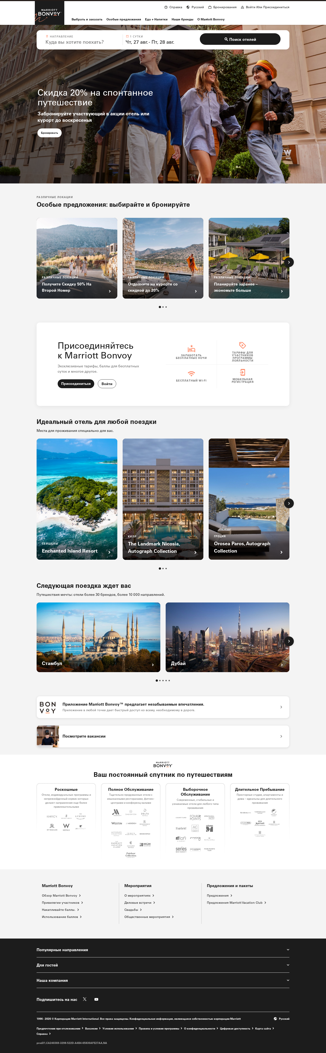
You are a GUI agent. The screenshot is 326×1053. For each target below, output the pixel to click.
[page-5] (169, 680)
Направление (61, 36)
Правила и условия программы (159, 1028)
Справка (42, 1033)
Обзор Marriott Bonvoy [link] (59, 896)
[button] (195, 6)
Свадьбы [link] (131, 910)
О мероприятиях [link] (137, 896)
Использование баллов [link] (60, 917)
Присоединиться (76, 383)
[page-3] (166, 307)
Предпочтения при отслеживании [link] (58, 1028)
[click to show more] (289, 262)
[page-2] (163, 307)
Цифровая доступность (235, 1028)
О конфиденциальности (199, 1028)
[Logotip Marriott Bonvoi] (163, 764)
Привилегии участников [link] (60, 903)
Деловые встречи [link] (137, 903)
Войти (107, 383)
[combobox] (82, 40)
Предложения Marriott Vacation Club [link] (235, 903)
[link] (163, 707)
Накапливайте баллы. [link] (58, 910)
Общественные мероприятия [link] (147, 917)
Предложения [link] (218, 896)
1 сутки (136, 36)
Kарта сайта (263, 1028)
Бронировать (51, 132)
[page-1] (160, 307)
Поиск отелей (242, 39)
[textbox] (82, 42)
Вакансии (91, 1028)
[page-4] (166, 680)
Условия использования (118, 1028)
